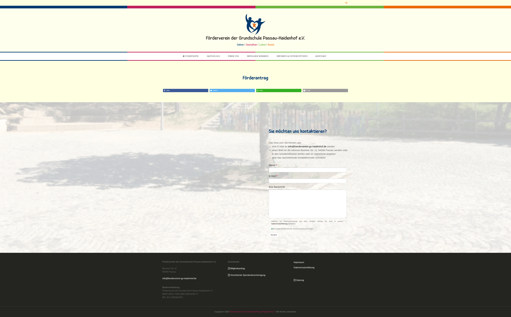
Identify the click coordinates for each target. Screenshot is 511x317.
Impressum (299, 262)
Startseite (192, 56)
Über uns (233, 56)
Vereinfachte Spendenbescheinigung (247, 275)
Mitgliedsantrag (237, 268)
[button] (185, 90)
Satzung (300, 280)
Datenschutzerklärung (279, 224)
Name (273, 165)
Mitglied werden (258, 56)
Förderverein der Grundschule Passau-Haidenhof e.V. (255, 38)
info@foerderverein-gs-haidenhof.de (307, 146)
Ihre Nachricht (277, 187)
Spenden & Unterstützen (292, 56)
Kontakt (321, 56)
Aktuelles (213, 56)
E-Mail (273, 176)
